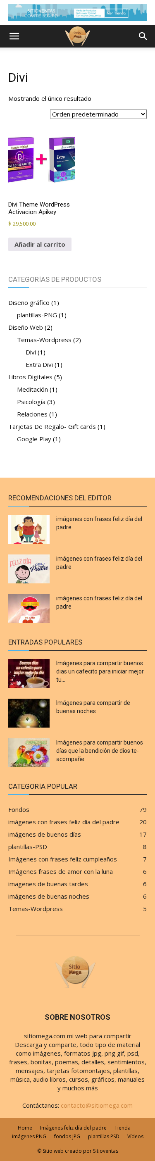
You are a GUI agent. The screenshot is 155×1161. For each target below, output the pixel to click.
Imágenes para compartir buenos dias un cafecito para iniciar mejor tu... (100, 671)
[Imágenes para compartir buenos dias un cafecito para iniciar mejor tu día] (29, 673)
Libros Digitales (30, 377)
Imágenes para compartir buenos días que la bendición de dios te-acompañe (99, 750)
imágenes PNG (29, 1136)
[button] (14, 36)
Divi (31, 352)
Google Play (34, 439)
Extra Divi (39, 364)
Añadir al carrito (39, 244)
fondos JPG (67, 1136)
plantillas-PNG (37, 315)
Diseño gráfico (29, 302)
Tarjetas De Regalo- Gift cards (52, 426)
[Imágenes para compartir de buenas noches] (29, 713)
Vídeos (135, 1136)
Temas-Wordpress (44, 339)
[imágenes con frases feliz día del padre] (29, 529)
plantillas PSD (103, 1136)
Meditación (32, 389)
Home (25, 1127)
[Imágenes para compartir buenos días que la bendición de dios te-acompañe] (29, 752)
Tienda (122, 1127)
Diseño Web (25, 327)
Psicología (31, 401)
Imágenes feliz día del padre (73, 1127)
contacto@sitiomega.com (97, 1105)
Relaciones (32, 414)
